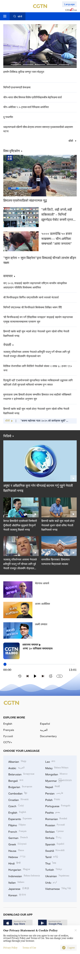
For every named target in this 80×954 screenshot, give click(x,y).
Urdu (51, 882)
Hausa (16, 850)
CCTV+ (7, 742)
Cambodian (17, 793)
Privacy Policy (10, 947)
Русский (8, 736)
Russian (55, 825)
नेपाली (7, 344)
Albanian (17, 761)
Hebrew (16, 857)
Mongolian (56, 774)
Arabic (16, 768)
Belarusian (21, 774)
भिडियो (7, 436)
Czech (16, 806)
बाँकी (71, 141)
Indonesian (24, 876)
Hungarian (19, 869)
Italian (16, 882)
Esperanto (20, 819)
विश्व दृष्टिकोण (11, 151)
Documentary (48, 736)
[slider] (4, 664)
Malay (57, 768)
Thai (50, 863)
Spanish (54, 844)
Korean (17, 895)
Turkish (53, 869)
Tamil (51, 857)
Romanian (56, 819)
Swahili (55, 850)
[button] (16, 64)
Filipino (17, 825)
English (7, 723)
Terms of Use (29, 947)
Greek (17, 844)
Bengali (15, 780)
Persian (54, 793)
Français (8, 729)
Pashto (52, 812)
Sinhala (53, 837)
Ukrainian (57, 876)
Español (45, 723)
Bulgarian (20, 787)
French (17, 831)
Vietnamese (58, 888)
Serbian (54, 831)
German (18, 837)
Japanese (18, 888)
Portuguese (57, 806)
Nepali (52, 787)
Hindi (14, 863)
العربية (44, 729)
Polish (52, 799)
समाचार (8, 276)
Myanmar (58, 780)
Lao (50, 761)
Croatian (18, 799)
